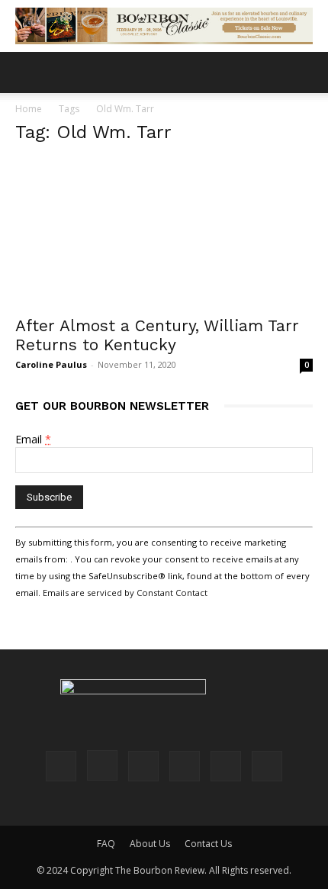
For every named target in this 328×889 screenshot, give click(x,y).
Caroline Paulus (51, 364)
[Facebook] (61, 766)
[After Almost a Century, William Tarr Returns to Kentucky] (164, 232)
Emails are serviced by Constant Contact (125, 592)
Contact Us (208, 843)
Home (28, 108)
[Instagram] (102, 765)
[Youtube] (267, 766)
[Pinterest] (143, 766)
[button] (26, 72)
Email (33, 439)
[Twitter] (226, 766)
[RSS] (184, 766)
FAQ (106, 843)
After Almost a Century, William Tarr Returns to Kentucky (157, 335)
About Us (150, 843)
